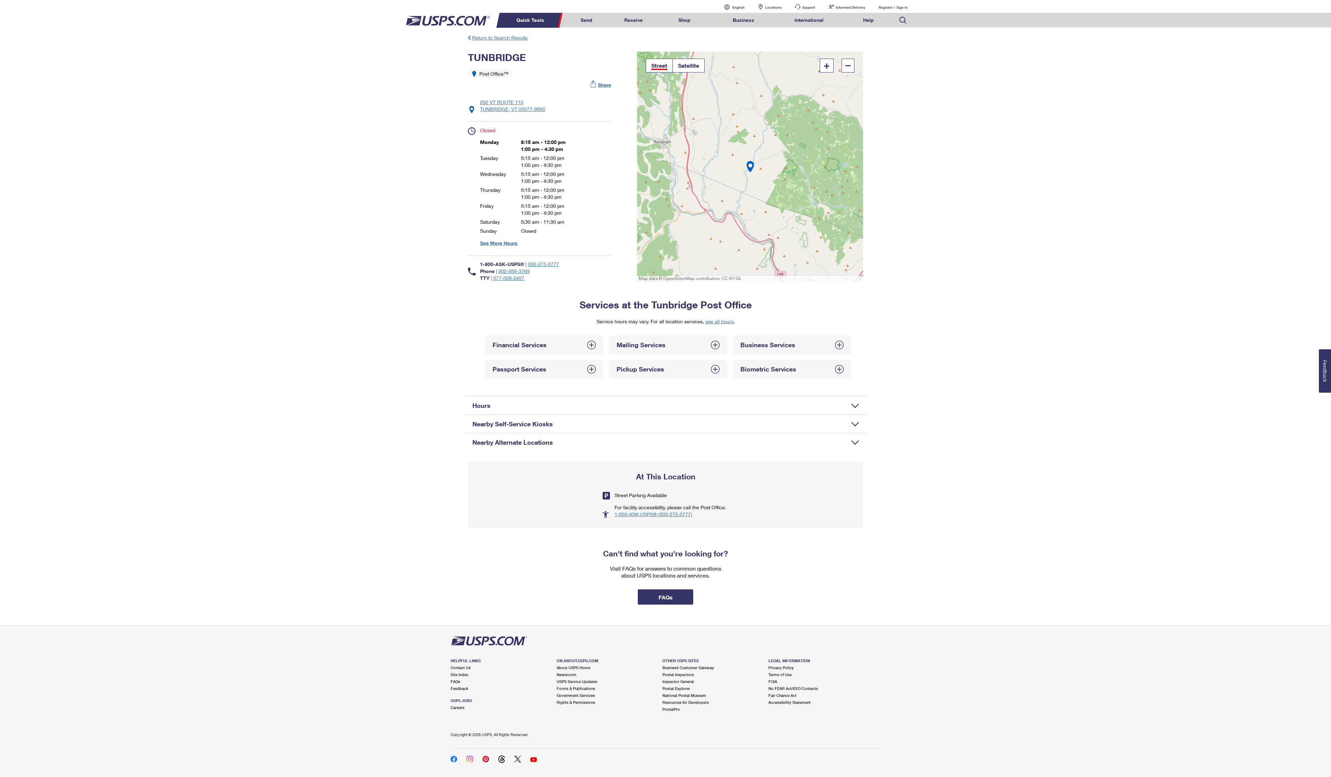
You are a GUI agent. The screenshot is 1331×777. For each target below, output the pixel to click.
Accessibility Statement (789, 702)
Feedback (459, 688)
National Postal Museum (684, 695)
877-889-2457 (508, 278)
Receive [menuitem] (633, 20)
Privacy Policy (781, 667)
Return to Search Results (500, 38)
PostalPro (671, 709)
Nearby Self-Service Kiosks (512, 424)
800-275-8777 (543, 264)
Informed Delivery (850, 7)
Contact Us (461, 667)
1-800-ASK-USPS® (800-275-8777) (653, 514)
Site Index (459, 674)
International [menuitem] (809, 20)
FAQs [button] (666, 597)
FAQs (455, 681)
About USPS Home (573, 667)
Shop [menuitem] (684, 20)
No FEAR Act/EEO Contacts (793, 688)
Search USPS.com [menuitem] (903, 20)
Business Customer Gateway (688, 667)
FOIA (772, 681)
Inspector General (678, 681)
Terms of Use (780, 674)
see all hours (719, 321)
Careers (457, 707)
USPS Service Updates (577, 681)
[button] (601, 85)
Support (808, 7)
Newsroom (566, 674)
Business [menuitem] (743, 20)
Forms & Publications (576, 688)
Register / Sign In (893, 7)
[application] (750, 167)
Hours (481, 405)
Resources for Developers (685, 702)
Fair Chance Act (782, 695)
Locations (773, 7)
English (731, 7)
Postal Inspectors (678, 674)
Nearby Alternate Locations (512, 442)
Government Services (576, 695)
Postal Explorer (676, 688)
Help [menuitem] (868, 20)
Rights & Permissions (576, 702)
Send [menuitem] (586, 20)
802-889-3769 (514, 271)
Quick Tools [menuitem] (530, 20)
